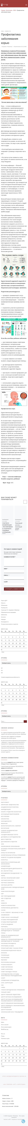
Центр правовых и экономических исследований (13, 1006)
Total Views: (5, 1103)
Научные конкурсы (7, 880)
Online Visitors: (6, 1098)
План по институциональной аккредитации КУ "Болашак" (11, 929)
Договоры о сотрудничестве (11, 837)
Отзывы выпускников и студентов (9, 624)
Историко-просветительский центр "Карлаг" (13, 849)
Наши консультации (8, 891)
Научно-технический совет (10, 878)
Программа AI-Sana (7, 946)
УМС (2, 985)
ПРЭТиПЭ (4, 953)
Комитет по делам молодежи (11, 857)
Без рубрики (5, 816)
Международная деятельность (11, 868)
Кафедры (3, 619)
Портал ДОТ (4, 600)
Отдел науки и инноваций (10, 917)
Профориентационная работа (11, 950)
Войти (2, 1022)
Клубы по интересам (8, 852)
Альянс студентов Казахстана (11, 811)
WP (10, 1119)
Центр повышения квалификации (12, 1003)
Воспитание (9, 10)
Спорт (3, 978)
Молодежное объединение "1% (11, 873)
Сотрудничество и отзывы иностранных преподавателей (11, 974)
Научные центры (6, 885)
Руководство (4, 607)
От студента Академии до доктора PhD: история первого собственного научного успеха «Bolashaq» (13, 733)
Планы (3, 933)
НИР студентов (6, 898)
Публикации (5, 955)
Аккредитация (6, 809)
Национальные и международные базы (12, 888)
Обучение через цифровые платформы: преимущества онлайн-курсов (11, 737)
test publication (9, 768)
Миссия (3, 1033)
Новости (3, 603)
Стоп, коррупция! (7, 982)
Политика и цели (5, 1038)
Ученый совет (6, 992)
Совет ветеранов (7, 967)
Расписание (5, 957)
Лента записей (4, 1024)
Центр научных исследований (11, 997)
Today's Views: (6, 1101)
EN (2, 672)
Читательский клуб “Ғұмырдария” (12, 1012)
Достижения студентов (9, 841)
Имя (6, 568)
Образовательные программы (8, 612)
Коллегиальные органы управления (13, 855)
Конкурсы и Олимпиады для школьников (10, 863)
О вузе (3, 910)
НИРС (2, 900)
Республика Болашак (8, 962)
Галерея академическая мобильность (10, 677)
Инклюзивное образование (10, 846)
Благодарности (5, 621)
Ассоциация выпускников (10, 814)
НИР (2, 893)
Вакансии (4, 823)
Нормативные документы (9, 908)
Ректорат (4, 960)
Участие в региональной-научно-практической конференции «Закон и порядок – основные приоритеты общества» (13, 778)
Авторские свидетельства (10, 804)
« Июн (2, 652)
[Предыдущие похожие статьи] (21, 502)
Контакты (3, 617)
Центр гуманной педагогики (10, 994)
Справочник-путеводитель (10, 980)
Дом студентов (6, 839)
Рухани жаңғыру (6, 964)
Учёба (3, 987)
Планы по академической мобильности (10, 936)
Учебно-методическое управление (13, 990)
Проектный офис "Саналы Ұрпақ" (12, 948)
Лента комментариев (6, 1027)
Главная (3, 10)
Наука (3, 875)
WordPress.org (4, 1029)
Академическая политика (10, 807)
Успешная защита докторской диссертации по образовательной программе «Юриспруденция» (13, 747)
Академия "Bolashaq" (7, 46)
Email (6, 575)
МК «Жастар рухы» (7, 871)
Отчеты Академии (7, 924)
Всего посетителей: (8, 1106)
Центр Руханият (6, 1009)
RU (2, 670)
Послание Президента (8, 943)
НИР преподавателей (8, 896)
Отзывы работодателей (9, 922)
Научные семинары (7, 882)
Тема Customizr (21, 1119)
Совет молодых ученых (9, 971)
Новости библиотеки (8, 905)
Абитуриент (5, 802)
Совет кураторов (7, 969)
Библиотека (4, 614)
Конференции (5, 866)
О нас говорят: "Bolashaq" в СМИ (12, 912)
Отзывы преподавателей (9, 919)
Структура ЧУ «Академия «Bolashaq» (10, 610)
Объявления (4, 605)
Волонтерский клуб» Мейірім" (11, 826)
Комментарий (10, 557)
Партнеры (4, 926)
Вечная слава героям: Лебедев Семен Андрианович (12, 763)
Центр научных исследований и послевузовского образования (12, 1000)
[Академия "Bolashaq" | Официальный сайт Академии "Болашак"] (4, 4)
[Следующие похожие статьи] (25, 502)
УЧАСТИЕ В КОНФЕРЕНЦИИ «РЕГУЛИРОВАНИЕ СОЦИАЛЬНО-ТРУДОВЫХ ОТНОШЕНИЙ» (7, 527)
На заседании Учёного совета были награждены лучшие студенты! (13, 751)
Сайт (6, 581)
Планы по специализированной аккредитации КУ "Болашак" (12, 940)
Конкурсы (4, 859)
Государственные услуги (9, 834)
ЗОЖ (14, 10)
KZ (1, 668)
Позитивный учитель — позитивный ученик (18, 525)
